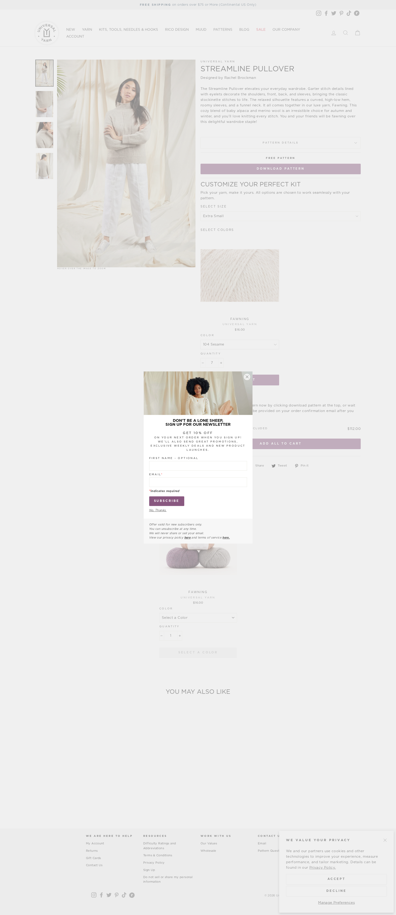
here (187, 537)
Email (156, 474)
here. (226, 537)
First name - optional (174, 458)
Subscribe (166, 500)
